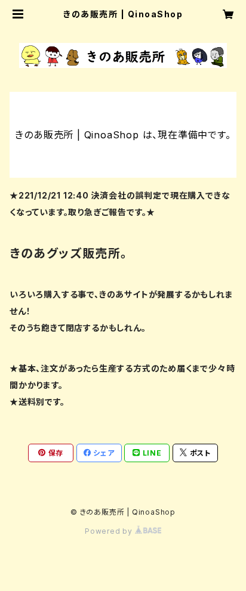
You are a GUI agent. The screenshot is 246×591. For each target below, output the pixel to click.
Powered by (110, 531)
